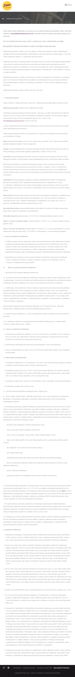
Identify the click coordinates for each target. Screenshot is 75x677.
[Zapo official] (7, 6)
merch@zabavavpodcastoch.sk (13, 121)
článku (64, 491)
